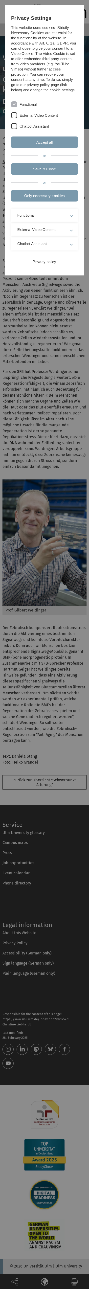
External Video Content (39, 115)
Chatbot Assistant (34, 126)
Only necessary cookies (44, 196)
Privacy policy (44, 262)
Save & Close (44, 169)
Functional (28, 104)
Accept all (44, 142)
